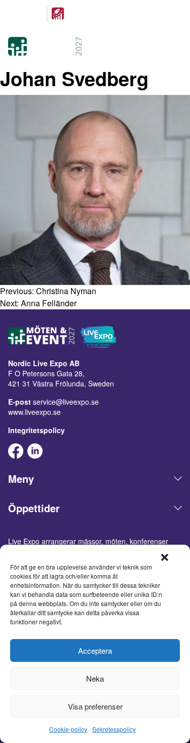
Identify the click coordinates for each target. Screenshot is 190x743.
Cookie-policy (68, 729)
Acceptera (95, 650)
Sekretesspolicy (114, 729)
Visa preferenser (95, 706)
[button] (165, 557)
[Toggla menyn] (176, 48)
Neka (95, 678)
